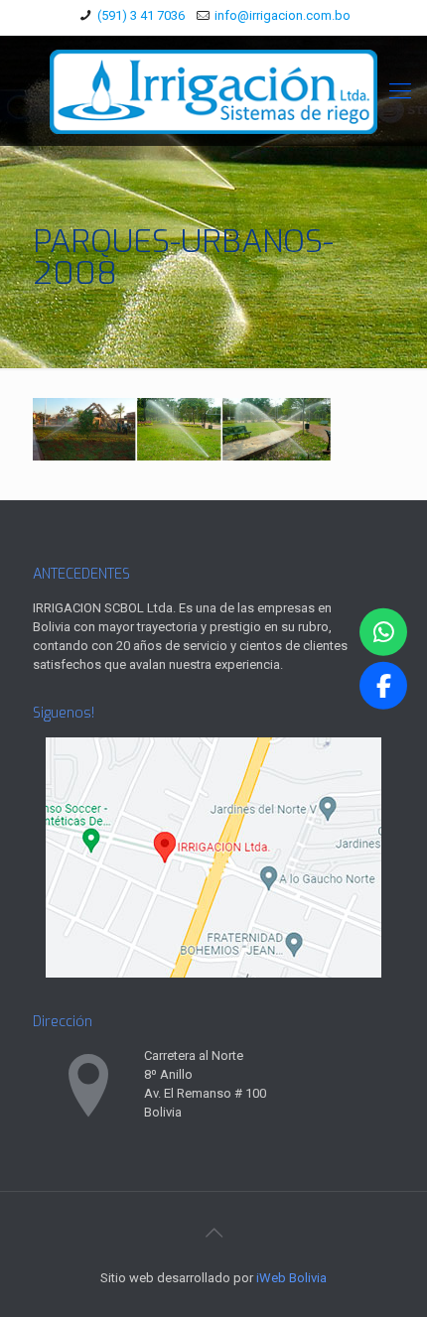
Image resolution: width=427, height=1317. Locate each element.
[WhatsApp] (383, 631)
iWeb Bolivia (291, 1277)
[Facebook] (383, 686)
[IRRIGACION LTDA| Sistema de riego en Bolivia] (213, 91)
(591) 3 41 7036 (141, 15)
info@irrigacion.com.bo (282, 15)
